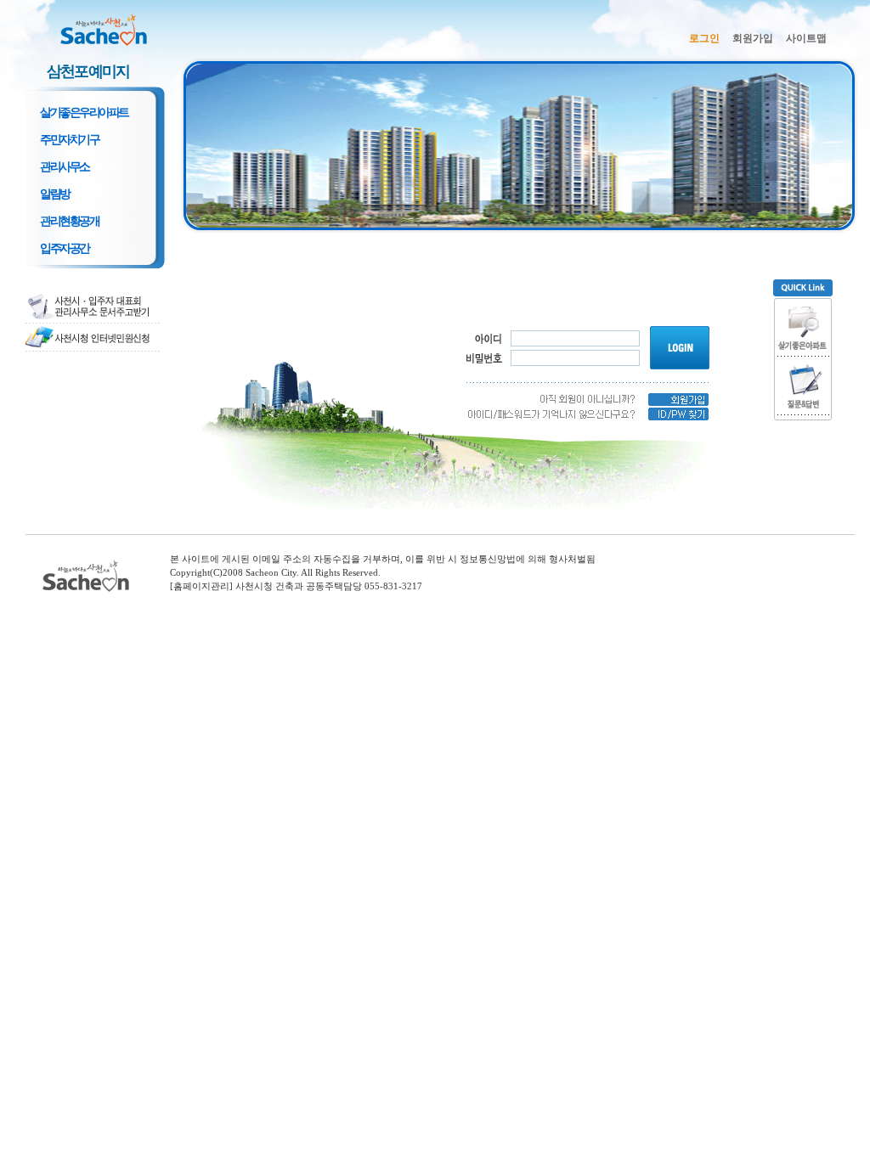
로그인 (704, 38)
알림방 (55, 194)
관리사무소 (64, 166)
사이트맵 (806, 38)
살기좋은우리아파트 (84, 112)
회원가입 (752, 38)
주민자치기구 (69, 139)
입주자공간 (64, 248)
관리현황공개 (69, 221)
